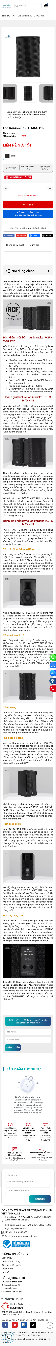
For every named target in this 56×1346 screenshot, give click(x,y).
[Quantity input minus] (6, 188)
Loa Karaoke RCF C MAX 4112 (31, 16)
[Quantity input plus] (50, 188)
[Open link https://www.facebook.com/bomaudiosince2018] (9, 235)
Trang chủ (6, 16)
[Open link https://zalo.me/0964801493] (34, 235)
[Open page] (6, 6)
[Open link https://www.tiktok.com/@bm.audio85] (47, 235)
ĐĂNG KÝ (40, 1199)
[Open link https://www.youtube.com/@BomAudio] (21, 235)
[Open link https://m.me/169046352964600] (53, 673)
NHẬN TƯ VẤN (13, 1047)
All (15, 16)
